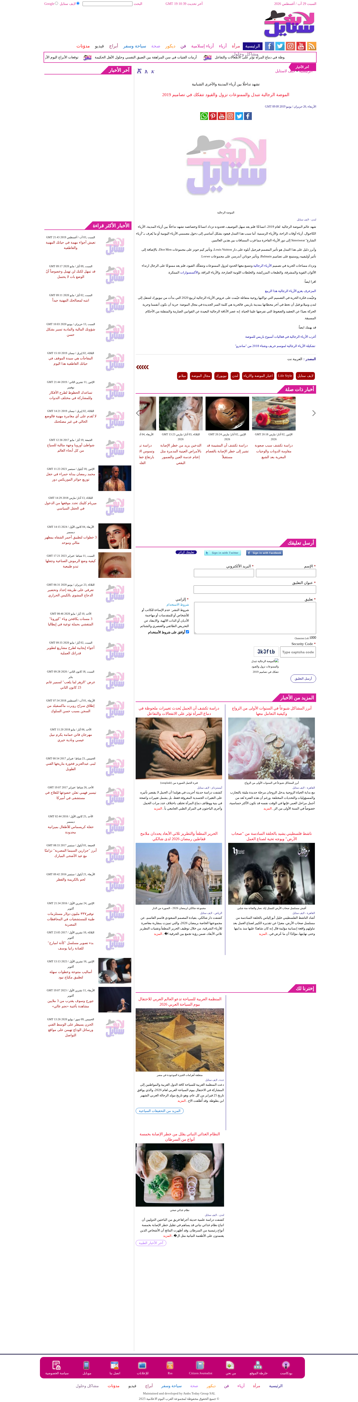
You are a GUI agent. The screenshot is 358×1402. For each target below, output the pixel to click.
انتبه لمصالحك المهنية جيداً (70, 300)
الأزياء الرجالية (262, 265)
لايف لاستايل (285, 71)
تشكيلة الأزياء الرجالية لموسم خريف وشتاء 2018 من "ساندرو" (275, 346)
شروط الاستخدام (178, 604)
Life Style (285, 376)
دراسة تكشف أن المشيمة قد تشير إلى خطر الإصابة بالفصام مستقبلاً (227, 451)
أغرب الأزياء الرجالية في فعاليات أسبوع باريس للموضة (280, 336)
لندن (235, 376)
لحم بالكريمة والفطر (70, 879)
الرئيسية (305, 71)
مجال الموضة (200, 376)
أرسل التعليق (303, 678)
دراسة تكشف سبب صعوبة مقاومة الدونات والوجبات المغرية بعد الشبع (274, 451)
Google (49, 4)
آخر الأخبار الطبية (151, 1243)
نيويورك (221, 376)
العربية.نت (294, 359)
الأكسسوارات (189, 272)
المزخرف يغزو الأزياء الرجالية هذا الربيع (290, 291)
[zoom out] (152, 70)
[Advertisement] (153, 25)
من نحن (231, 1373)
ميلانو (182, 376)
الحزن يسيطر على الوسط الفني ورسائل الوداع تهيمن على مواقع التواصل (70, 1030)
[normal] (145, 70)
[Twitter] (222, 555)
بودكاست (286, 1373)
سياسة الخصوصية (57, 1373)
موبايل (87, 1373)
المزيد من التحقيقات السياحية (159, 1111)
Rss (170, 1373)
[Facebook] (264, 555)
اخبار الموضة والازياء (258, 376)
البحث (138, 4)
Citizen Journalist (200, 1373)
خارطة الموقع (259, 1373)
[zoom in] (139, 70)
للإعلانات (143, 1373)
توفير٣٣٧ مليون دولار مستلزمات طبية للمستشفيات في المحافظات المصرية (70, 919)
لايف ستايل (68, 4)
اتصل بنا (115, 1373)
